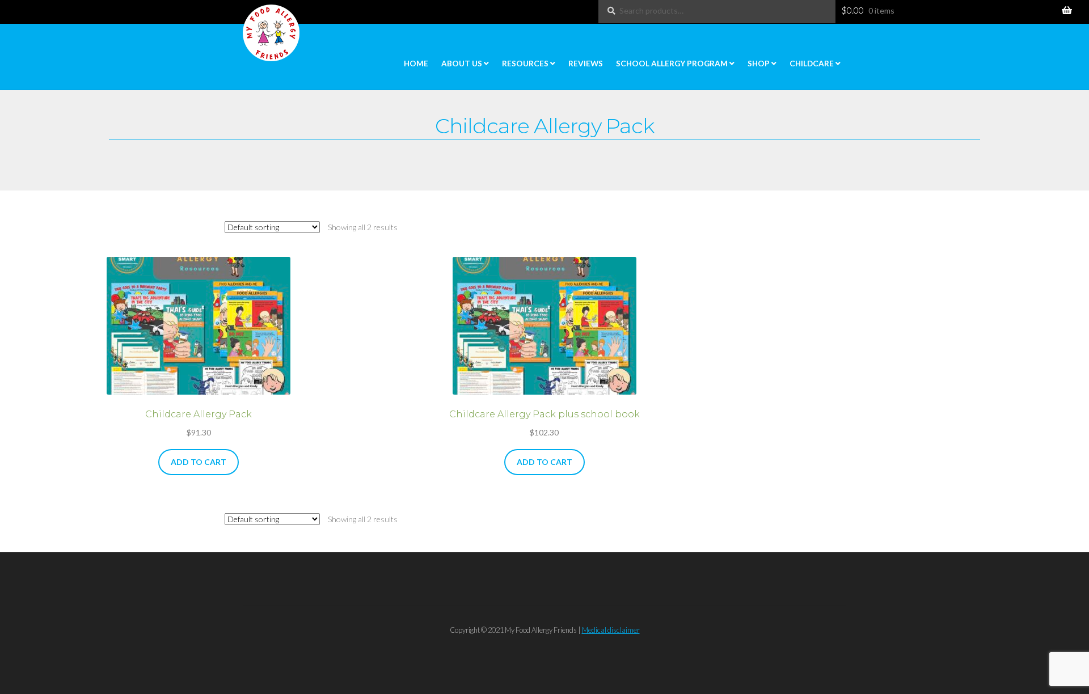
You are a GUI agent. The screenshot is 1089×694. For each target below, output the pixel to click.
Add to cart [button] (198, 462)
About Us (461, 63)
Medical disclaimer (611, 629)
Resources (525, 63)
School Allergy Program (672, 63)
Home (416, 63)
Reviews (585, 63)
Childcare (812, 63)
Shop (759, 63)
